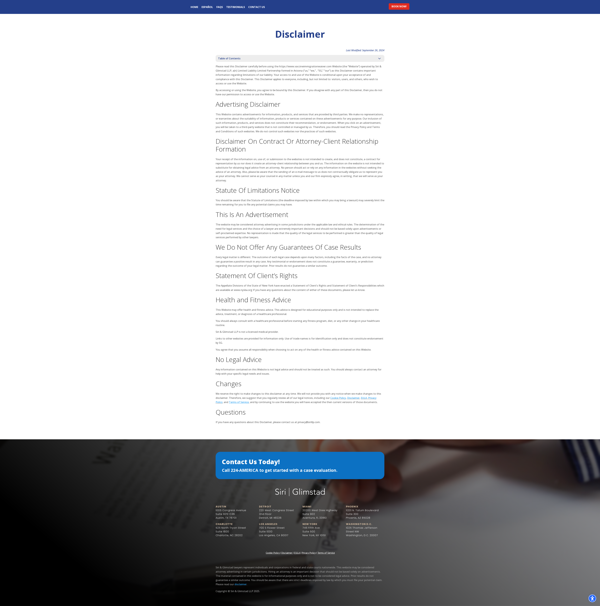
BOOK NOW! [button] (399, 6)
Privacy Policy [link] (308, 552)
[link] (239, 402)
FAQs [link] (219, 7)
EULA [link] (364, 398)
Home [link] (194, 7)
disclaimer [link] (241, 584)
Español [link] (207, 7)
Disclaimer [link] (353, 398)
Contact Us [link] (256, 7)
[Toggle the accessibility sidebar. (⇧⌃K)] (592, 598)
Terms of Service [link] (326, 552)
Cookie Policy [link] (338, 398)
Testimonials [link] (235, 7)
